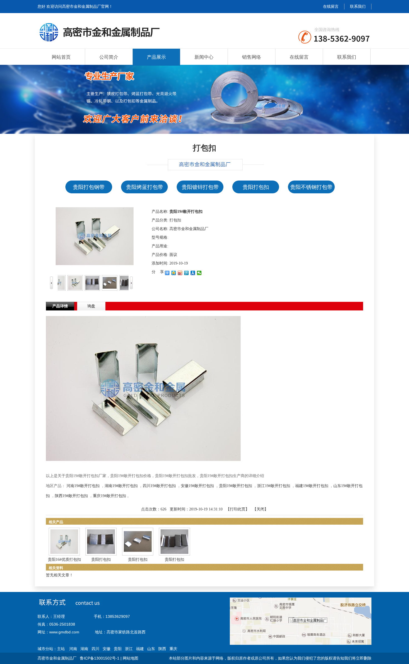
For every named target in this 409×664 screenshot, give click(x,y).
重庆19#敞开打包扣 (109, 496)
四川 (95, 648)
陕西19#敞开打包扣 (71, 496)
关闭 (260, 509)
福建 (140, 648)
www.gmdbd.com (64, 632)
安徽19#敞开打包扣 (197, 486)
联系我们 (358, 6)
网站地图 (130, 658)
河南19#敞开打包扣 (83, 486)
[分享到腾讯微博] (186, 273)
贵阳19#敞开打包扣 (235, 486)
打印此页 (237, 509)
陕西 (162, 648)
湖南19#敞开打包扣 (121, 486)
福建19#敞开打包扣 (311, 486)
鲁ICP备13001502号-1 (99, 658)
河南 (73, 648)
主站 (61, 648)
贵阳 (118, 648)
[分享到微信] (199, 273)
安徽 (106, 648)
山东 (151, 648)
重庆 (173, 648)
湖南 (84, 648)
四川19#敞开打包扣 (159, 486)
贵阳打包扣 (101, 559)
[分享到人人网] (193, 273)
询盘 (91, 306)
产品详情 (60, 306)
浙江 (129, 648)
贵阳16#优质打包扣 (64, 559)
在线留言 (331, 6)
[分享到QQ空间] (173, 273)
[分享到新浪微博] (180, 273)
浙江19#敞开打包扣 (273, 486)
